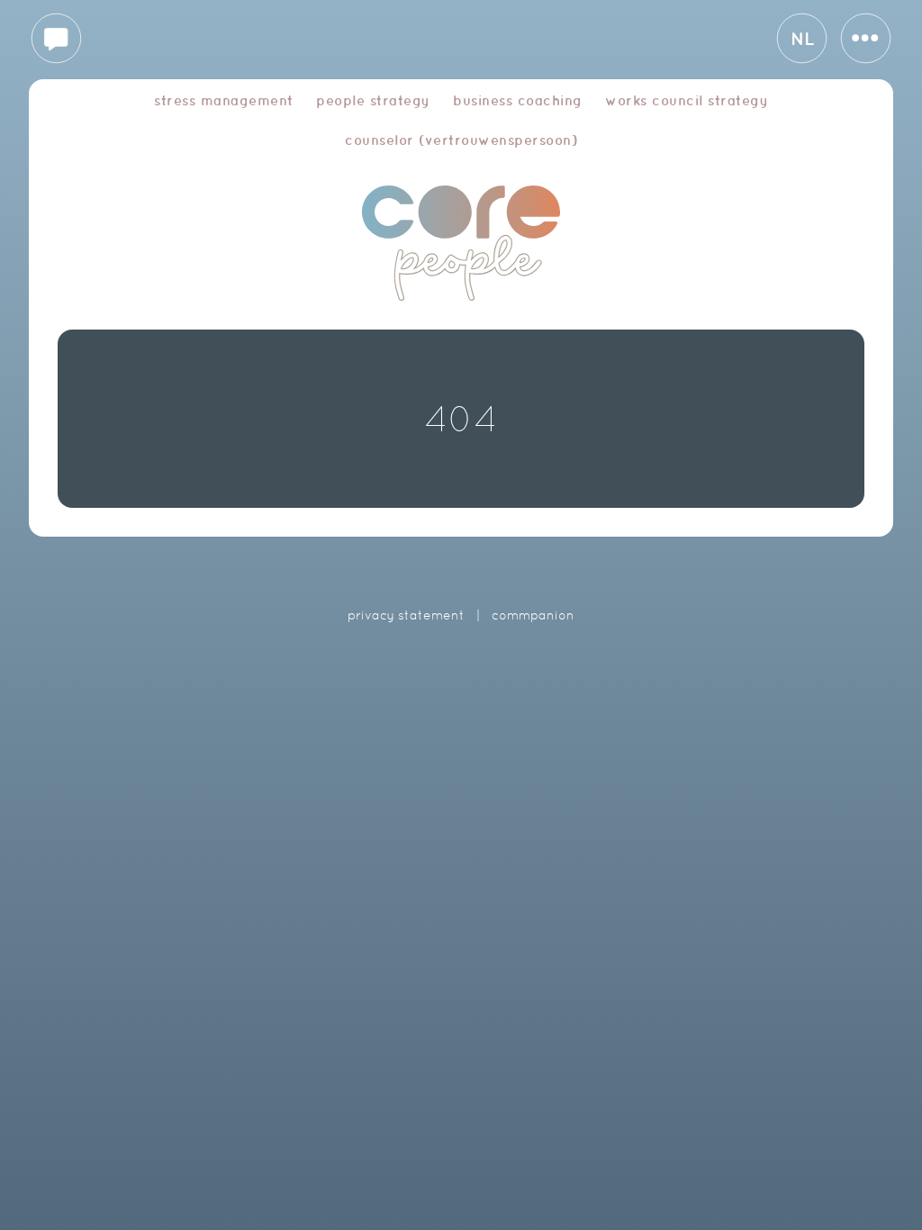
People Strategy (373, 100)
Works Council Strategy (686, 100)
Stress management (224, 100)
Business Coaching (518, 100)
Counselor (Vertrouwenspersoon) (461, 140)
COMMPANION (533, 615)
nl (802, 38)
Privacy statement (406, 615)
